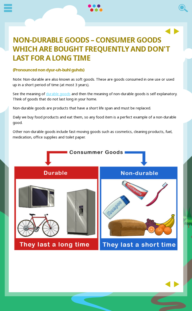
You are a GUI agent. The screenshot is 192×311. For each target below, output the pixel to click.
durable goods (58, 93)
